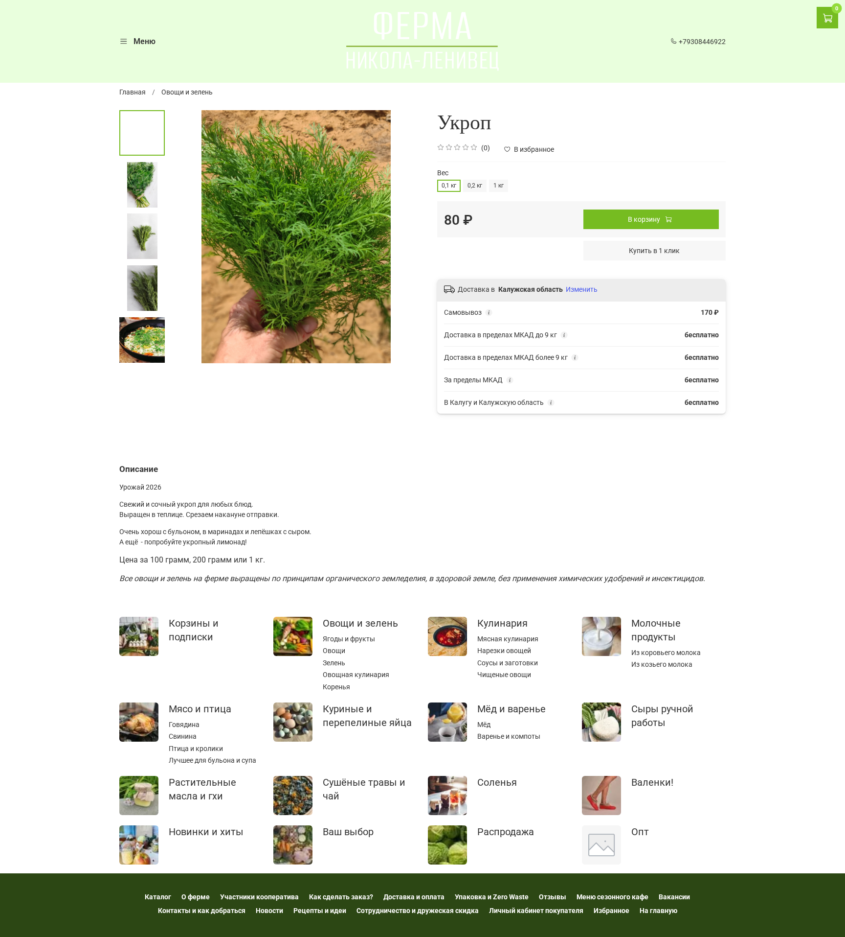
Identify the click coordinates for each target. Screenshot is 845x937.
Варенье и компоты (508, 736)
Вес (442, 173)
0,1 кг (449, 185)
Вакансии (674, 897)
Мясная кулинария (507, 639)
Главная (132, 92)
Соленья (497, 782)
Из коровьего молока (666, 652)
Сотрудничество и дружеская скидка (417, 910)
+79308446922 (701, 42)
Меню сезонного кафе (612, 897)
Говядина (184, 724)
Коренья (336, 687)
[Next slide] (405, 236)
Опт (640, 832)
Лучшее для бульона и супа (212, 760)
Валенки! (652, 782)
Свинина (183, 736)
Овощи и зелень (187, 92)
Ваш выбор (348, 832)
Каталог (158, 897)
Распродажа (505, 832)
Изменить (582, 289)
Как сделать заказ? (341, 897)
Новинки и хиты (206, 832)
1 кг (498, 185)
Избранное (611, 910)
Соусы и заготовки (507, 663)
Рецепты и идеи (319, 910)
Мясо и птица (200, 709)
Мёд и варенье (511, 709)
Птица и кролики (196, 748)
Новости (269, 910)
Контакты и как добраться (201, 910)
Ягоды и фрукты (349, 639)
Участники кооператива (259, 897)
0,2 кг (474, 185)
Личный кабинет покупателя (536, 910)
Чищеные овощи (504, 675)
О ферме (195, 897)
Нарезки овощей (504, 651)
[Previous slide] (187, 236)
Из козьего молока (661, 664)
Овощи (334, 651)
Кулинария (502, 623)
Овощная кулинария (356, 675)
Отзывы (552, 897)
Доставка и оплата (414, 897)
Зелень (334, 663)
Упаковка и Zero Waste (492, 897)
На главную (658, 910)
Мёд (483, 724)
